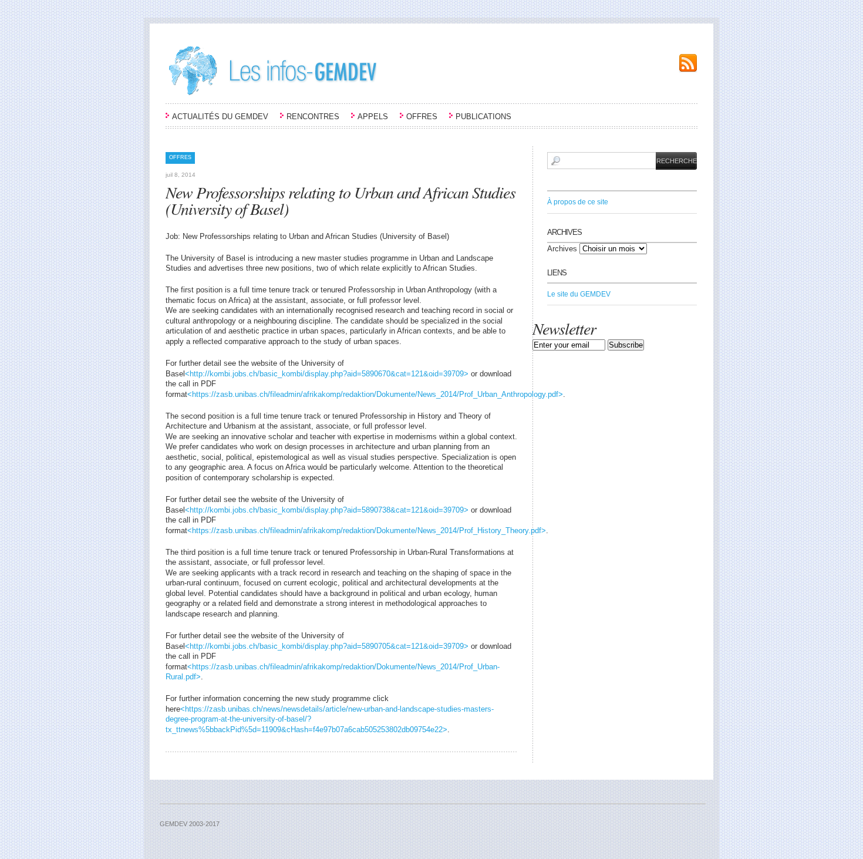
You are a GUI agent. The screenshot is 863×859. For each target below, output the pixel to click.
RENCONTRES (312, 116)
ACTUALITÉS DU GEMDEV (220, 116)
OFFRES (421, 116)
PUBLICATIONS (483, 116)
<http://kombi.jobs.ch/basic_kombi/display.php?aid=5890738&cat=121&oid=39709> (326, 510)
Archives (562, 248)
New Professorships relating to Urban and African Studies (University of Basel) (340, 200)
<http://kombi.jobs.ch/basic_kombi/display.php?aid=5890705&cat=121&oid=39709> (326, 646)
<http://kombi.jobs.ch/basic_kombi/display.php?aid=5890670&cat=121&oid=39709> (326, 373)
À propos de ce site (577, 202)
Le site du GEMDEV (579, 294)
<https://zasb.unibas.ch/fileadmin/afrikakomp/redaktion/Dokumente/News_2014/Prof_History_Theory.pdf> (366, 530)
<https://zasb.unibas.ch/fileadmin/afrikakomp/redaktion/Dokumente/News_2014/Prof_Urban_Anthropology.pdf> (375, 394)
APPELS (373, 116)
